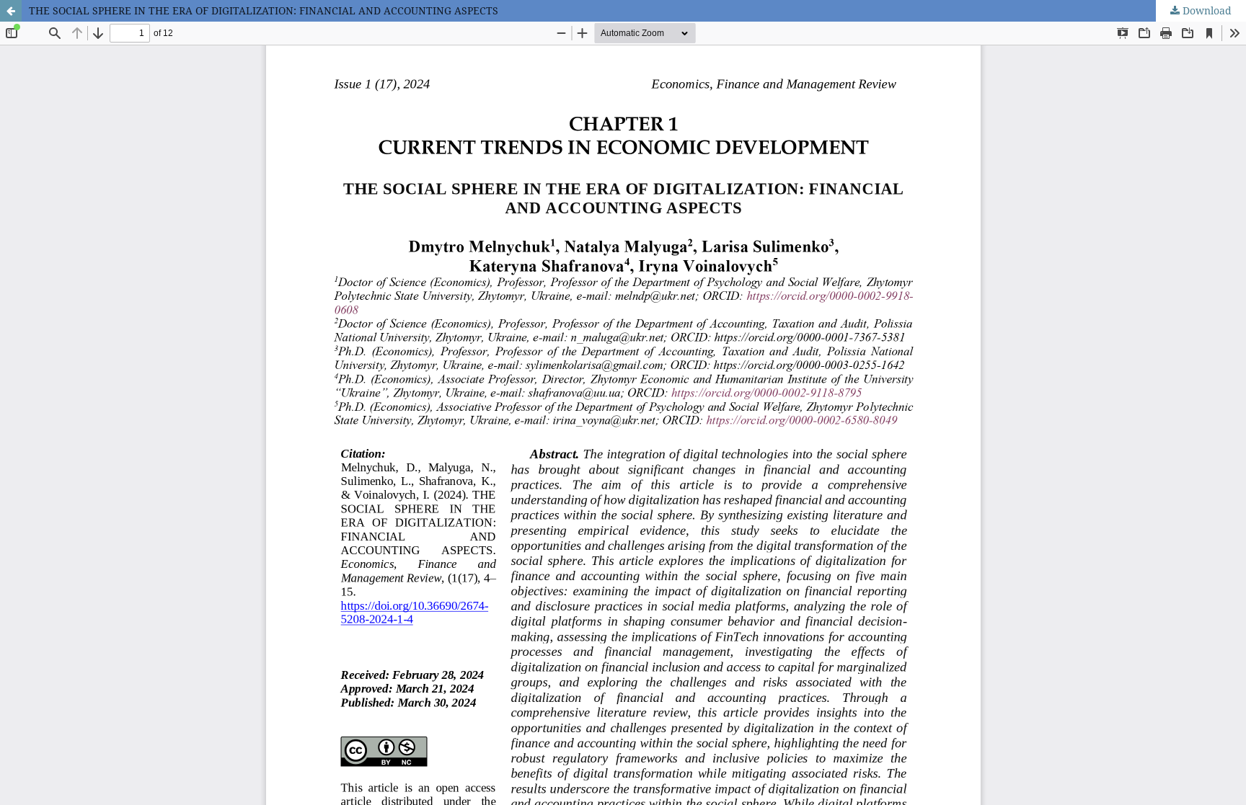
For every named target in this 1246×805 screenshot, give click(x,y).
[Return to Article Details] (11, 11)
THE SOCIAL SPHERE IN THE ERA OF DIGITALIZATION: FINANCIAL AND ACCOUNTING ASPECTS (263, 10)
